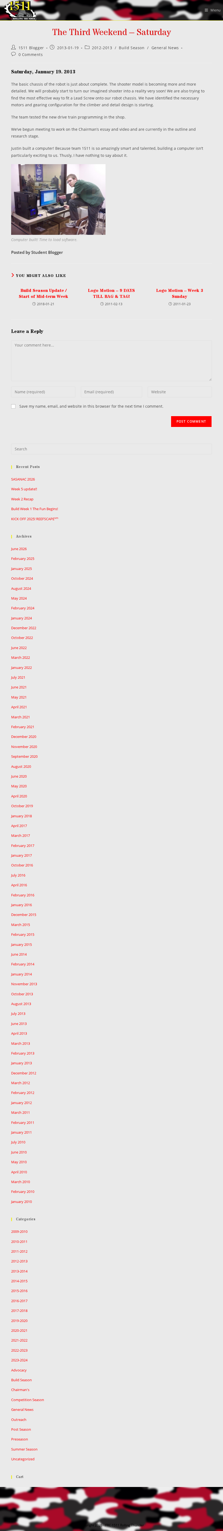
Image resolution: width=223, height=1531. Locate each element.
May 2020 (19, 786)
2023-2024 (19, 1360)
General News (165, 47)
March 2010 (20, 1181)
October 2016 (22, 865)
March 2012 (20, 1082)
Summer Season (24, 1449)
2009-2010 (19, 1231)
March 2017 (20, 835)
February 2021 (22, 726)
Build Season (131, 47)
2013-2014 (19, 1271)
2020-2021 (19, 1330)
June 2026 (19, 548)
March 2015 (20, 924)
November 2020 (24, 746)
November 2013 (24, 983)
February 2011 (22, 1122)
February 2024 (22, 608)
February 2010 (22, 1191)
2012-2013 (102, 47)
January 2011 (21, 1132)
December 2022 (23, 627)
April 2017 (19, 825)
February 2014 (22, 964)
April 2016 (19, 885)
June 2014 (19, 954)
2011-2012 (19, 1251)
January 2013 (21, 1063)
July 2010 (18, 1142)
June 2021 (19, 687)
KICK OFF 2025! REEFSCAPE (34, 518)
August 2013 (21, 1003)
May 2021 (19, 697)
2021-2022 (19, 1340)
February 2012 (22, 1092)
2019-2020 (19, 1320)
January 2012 (21, 1102)
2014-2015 (19, 1281)
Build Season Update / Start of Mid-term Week (43, 294)
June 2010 (19, 1152)
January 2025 (21, 568)
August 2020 (21, 766)
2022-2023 (19, 1350)
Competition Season (27, 1399)
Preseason (19, 1439)
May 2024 (19, 598)
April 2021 (19, 706)
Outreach (18, 1419)
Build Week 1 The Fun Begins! (34, 508)
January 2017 (21, 855)
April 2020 (19, 796)
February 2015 (22, 934)
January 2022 (21, 667)
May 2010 (19, 1161)
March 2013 (20, 1043)
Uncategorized (23, 1459)
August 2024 (21, 588)
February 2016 (22, 895)
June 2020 (19, 776)
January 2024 (21, 618)
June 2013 (19, 1023)
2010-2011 (19, 1241)
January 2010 (21, 1201)
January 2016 (21, 904)
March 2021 (20, 717)
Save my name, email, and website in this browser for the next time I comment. (91, 406)
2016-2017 (19, 1300)
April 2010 (19, 1172)
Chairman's (20, 1389)
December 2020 (23, 736)
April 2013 (19, 1033)
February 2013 (22, 1053)
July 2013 (18, 1013)
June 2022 (19, 647)
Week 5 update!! (24, 489)
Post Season (21, 1429)
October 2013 (22, 993)
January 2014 (21, 974)
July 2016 (18, 875)
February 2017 (22, 845)
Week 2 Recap (22, 499)
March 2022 (20, 657)
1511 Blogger (31, 47)
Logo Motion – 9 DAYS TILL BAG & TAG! (111, 294)
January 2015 (21, 944)
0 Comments (30, 54)
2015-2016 (19, 1290)
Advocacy (19, 1370)
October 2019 (22, 805)
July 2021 (18, 677)
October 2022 (22, 637)
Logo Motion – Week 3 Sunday (179, 294)
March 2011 (20, 1112)
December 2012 (23, 1073)
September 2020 (24, 756)
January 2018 (21, 815)
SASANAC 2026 (23, 479)
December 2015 (23, 914)
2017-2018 (19, 1310)
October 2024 (22, 578)
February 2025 (22, 558)
